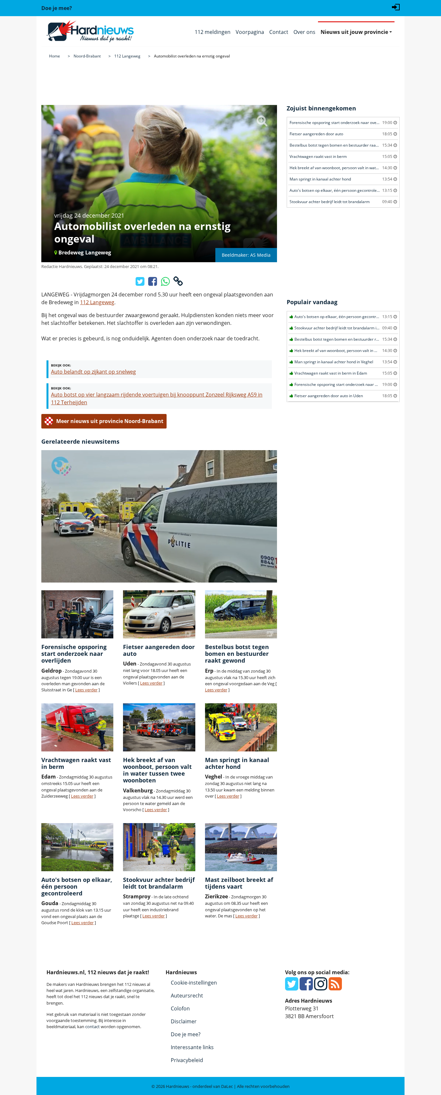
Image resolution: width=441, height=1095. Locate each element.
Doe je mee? (185, 1034)
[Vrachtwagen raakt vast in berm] (77, 727)
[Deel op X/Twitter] (140, 283)
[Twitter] (291, 987)
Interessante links (192, 1047)
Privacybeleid (187, 1060)
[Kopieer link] (178, 283)
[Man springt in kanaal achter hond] (241, 727)
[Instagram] (320, 987)
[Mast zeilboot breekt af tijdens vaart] (241, 847)
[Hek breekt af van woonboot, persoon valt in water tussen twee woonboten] (159, 727)
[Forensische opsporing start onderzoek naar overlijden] (77, 614)
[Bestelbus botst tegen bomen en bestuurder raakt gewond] (241, 614)
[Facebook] (306, 987)
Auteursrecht (187, 995)
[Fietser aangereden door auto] (159, 614)
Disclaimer (184, 1021)
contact (92, 1026)
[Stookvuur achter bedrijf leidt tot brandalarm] (159, 847)
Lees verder (86, 690)
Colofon (180, 1008)
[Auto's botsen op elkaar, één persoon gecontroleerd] (77, 847)
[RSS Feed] (335, 987)
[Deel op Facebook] (153, 283)
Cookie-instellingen (194, 982)
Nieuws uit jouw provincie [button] (354, 32)
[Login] (396, 6)
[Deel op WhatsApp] (165, 283)
